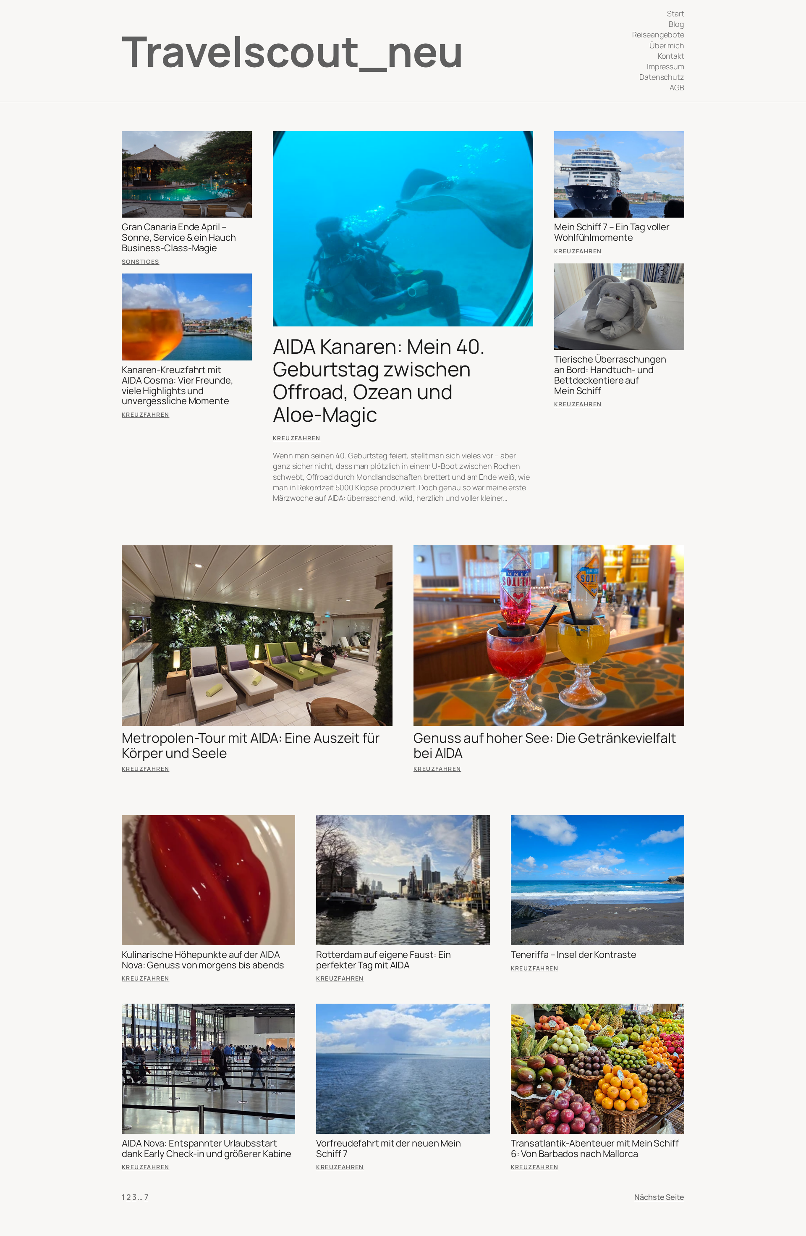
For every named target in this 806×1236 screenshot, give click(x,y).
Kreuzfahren (145, 414)
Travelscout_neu (293, 50)
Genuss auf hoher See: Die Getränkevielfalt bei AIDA (544, 745)
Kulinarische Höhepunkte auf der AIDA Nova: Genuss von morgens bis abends (203, 959)
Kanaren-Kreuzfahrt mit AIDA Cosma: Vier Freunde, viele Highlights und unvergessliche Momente (177, 385)
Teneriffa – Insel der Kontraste (573, 954)
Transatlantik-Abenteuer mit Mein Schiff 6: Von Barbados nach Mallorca (595, 1148)
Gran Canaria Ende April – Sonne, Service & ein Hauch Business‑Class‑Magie (179, 237)
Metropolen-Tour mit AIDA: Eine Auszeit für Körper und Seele (251, 745)
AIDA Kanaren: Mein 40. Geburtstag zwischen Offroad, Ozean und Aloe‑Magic (379, 380)
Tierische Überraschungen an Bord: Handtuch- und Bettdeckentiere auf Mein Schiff (610, 375)
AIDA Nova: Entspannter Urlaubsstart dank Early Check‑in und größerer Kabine (206, 1148)
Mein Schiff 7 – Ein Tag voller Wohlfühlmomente (612, 232)
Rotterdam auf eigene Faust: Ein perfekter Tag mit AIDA (383, 959)
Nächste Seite (659, 1197)
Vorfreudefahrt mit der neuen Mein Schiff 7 (388, 1148)
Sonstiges (141, 262)
